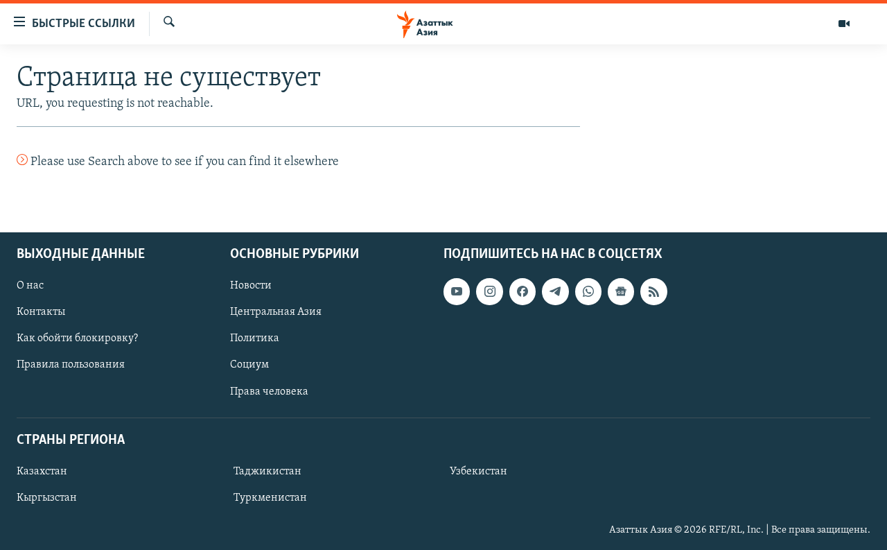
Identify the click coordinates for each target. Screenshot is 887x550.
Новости (251, 285)
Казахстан (42, 471)
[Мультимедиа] (844, 23)
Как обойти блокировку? (77, 338)
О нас (30, 285)
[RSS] (653, 291)
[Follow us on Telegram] (555, 291)
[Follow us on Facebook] (522, 291)
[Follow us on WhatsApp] (588, 291)
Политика (254, 338)
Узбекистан (478, 471)
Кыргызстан (47, 498)
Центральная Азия (276, 312)
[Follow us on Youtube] (457, 291)
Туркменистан (270, 498)
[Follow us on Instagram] (489, 291)
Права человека (269, 391)
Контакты (41, 312)
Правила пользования (71, 364)
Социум (249, 364)
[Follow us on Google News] (621, 291)
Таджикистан (267, 471)
